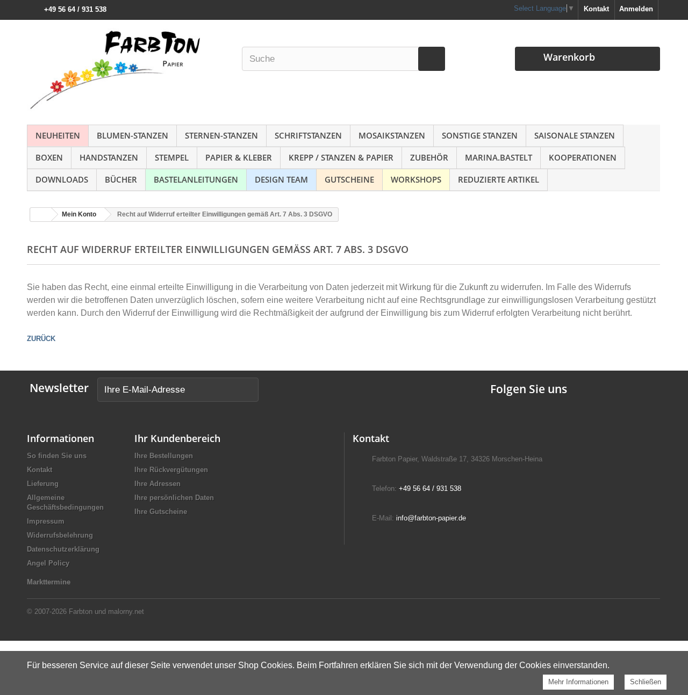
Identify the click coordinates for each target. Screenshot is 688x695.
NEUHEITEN (57, 135)
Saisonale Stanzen (574, 135)
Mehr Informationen (578, 682)
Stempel (172, 157)
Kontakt (596, 9)
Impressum (45, 521)
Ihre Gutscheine (160, 512)
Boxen (49, 157)
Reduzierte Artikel (498, 179)
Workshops (416, 179)
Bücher (121, 179)
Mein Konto (79, 214)
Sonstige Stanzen (480, 135)
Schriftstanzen (308, 135)
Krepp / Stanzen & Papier (341, 157)
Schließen (645, 682)
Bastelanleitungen (196, 179)
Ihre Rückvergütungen (171, 470)
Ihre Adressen (157, 484)
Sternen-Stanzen (221, 135)
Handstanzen (109, 157)
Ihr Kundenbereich (177, 438)
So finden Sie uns (57, 456)
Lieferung (43, 484)
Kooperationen (583, 157)
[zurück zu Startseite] (41, 214)
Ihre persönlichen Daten (174, 498)
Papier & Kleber (238, 157)
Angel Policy (48, 563)
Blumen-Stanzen (132, 135)
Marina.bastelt (498, 157)
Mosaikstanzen (392, 135)
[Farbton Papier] (128, 69)
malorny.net (126, 611)
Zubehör (429, 157)
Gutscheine (349, 179)
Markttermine (48, 582)
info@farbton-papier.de (431, 518)
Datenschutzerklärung (63, 549)
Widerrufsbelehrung (60, 535)
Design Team (281, 179)
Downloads (61, 179)
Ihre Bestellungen (163, 456)
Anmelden (636, 9)
